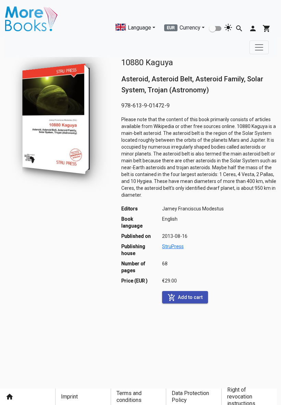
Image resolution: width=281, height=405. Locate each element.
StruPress (173, 246)
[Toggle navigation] (259, 47)
